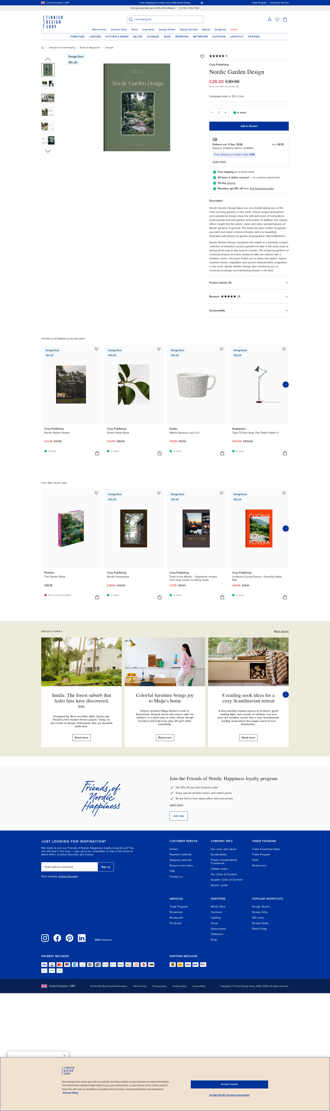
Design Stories (167, 29)
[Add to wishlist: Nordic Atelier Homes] (96, 349)
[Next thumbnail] (48, 151)
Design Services (189, 29)
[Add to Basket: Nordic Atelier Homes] (97, 453)
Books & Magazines (90, 47)
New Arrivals (99, 29)
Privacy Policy (70, 1092)
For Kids (254, 36)
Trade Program (261, 854)
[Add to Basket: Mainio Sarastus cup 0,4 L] (222, 453)
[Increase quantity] (225, 112)
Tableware (217, 934)
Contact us (176, 876)
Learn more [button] (219, 161)
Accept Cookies (229, 1084)
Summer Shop (119, 29)
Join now (178, 816)
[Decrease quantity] (212, 112)
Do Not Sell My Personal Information (108, 986)
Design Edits (260, 912)
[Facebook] (57, 938)
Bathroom (200, 36)
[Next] (286, 695)
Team (255, 860)
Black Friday (259, 928)
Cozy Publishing (219, 64)
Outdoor (219, 36)
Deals (135, 29)
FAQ (172, 871)
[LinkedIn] (82, 938)
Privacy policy (160, 986)
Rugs (167, 36)
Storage (153, 36)
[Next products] (286, 384)
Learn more (176, 804)
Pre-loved (175, 923)
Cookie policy (180, 986)
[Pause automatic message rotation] (202, 2)
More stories (281, 631)
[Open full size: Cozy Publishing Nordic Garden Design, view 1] (137, 107)
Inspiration (148, 29)
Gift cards (258, 917)
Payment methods (181, 854)
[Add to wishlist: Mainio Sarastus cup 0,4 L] (221, 349)
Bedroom (181, 36)
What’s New (218, 906)
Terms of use (139, 986)
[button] (269, 19)
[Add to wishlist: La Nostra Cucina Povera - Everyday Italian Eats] (284, 493)
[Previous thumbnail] (48, 59)
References (259, 865)
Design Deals (260, 923)
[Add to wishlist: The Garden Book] (96, 493)
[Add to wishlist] (202, 56)
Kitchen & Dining (117, 36)
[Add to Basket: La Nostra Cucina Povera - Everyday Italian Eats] (285, 597)
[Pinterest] (69, 938)
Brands (206, 29)
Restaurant (176, 917)
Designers (220, 29)
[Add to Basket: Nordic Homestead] (159, 597)
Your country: (49, 876)
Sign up (105, 867)
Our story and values (224, 849)
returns (231, 183)
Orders (174, 849)
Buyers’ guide (219, 885)
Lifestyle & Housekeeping (62, 47)
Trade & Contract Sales (266, 849)
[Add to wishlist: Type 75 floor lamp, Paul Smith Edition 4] (284, 349)
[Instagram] (45, 938)
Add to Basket (249, 126)
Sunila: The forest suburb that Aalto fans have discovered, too (81, 700)
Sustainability (219, 854)
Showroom (176, 912)
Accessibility (199, 986)
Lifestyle (236, 36)
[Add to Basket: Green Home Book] (159, 453)
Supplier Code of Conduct (227, 879)
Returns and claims (181, 865)
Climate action (219, 868)
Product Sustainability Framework (224, 861)
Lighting (95, 36)
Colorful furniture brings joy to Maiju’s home (165, 698)
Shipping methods (181, 860)
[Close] (64, 1055)
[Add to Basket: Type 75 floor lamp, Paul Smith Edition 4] (285, 453)
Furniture (77, 36)
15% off (157, 2)
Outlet (234, 29)
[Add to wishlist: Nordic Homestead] (159, 493)
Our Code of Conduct (224, 874)
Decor (137, 36)
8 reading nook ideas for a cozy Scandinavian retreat (248, 698)
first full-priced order (262, 188)
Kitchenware (218, 928)
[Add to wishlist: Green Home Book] (159, 349)
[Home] (42, 47)
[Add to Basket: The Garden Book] (97, 597)
